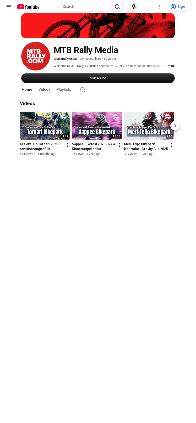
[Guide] (8, 7)
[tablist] (98, 89)
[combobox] (86, 7)
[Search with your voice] (133, 6)
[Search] (117, 6)
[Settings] (160, 7)
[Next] (175, 126)
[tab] (27, 89)
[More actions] (67, 145)
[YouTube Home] (28, 6)
